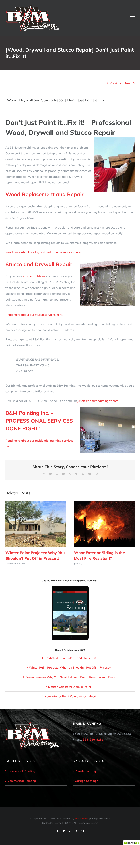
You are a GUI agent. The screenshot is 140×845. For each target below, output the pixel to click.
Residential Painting (21, 771)
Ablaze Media (81, 818)
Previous (116, 83)
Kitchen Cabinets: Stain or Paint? (70, 687)
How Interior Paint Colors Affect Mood (70, 696)
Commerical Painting (22, 781)
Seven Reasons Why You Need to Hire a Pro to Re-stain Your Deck (70, 677)
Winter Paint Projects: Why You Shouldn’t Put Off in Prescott (70, 667)
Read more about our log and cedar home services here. (43, 252)
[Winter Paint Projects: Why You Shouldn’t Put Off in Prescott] (35, 524)
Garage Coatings (86, 781)
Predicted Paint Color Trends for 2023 (70, 658)
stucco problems (34, 276)
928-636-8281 (93, 739)
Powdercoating (85, 771)
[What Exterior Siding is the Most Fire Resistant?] (104, 524)
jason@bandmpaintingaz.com (98, 401)
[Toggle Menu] (132, 17)
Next (128, 83)
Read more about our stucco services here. (34, 314)
